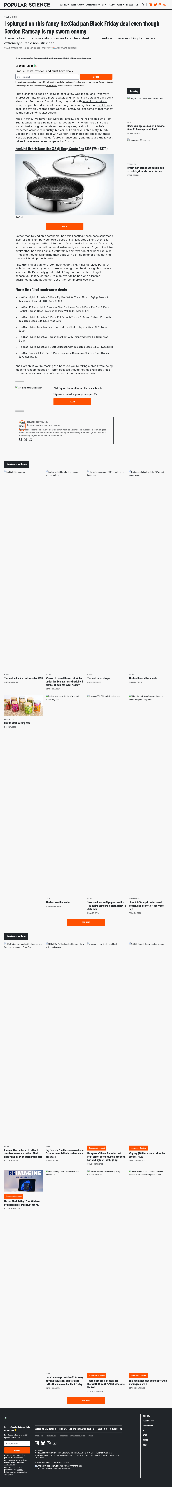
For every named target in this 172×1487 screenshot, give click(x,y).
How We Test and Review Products (76, 1428)
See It (64, 226)
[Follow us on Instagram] (160, 4)
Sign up (17, 1450)
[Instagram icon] (49, 1443)
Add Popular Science (65, 48)
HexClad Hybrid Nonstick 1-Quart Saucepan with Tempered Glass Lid (57, 346)
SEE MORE (86, 922)
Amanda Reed (135, 913)
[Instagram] (30, 439)
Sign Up (96, 76)
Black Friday (104, 105)
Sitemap (90, 1436)
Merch (145, 1440)
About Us (102, 1428)
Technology (76, 4)
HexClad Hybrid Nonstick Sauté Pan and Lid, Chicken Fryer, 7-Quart (56, 327)
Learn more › (86, 58)
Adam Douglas (94, 682)
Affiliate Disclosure (77, 1436)
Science (63, 4)
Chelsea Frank (11, 682)
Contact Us (116, 1428)
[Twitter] (25, 439)
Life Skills (9, 719)
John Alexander (53, 906)
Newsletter (132, 4)
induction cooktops (95, 101)
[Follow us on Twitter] (155, 4)
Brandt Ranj (93, 913)
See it (72, 401)
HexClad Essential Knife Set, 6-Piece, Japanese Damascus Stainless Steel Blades (64, 353)
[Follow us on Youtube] (164, 4)
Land (129, 122)
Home (14, 17)
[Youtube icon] (54, 1443)
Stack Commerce (95, 1164)
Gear (110, 4)
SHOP (145, 1444)
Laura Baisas (133, 133)
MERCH (119, 4)
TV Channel (39, 1436)
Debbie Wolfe (10, 727)
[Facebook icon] (37, 1443)
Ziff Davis (45, 1463)
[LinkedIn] (20, 439)
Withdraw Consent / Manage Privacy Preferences (59, 1466)
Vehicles (131, 164)
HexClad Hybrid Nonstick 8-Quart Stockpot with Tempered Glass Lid (57, 337)
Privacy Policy (51, 86)
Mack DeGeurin (134, 175)
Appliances (134, 899)
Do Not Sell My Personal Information (52, 1468)
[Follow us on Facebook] (150, 4)
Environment (92, 4)
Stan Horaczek (11, 48)
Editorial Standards (45, 1428)
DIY (103, 4)
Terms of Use (104, 82)
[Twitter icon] (43, 1443)
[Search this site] (143, 4)
